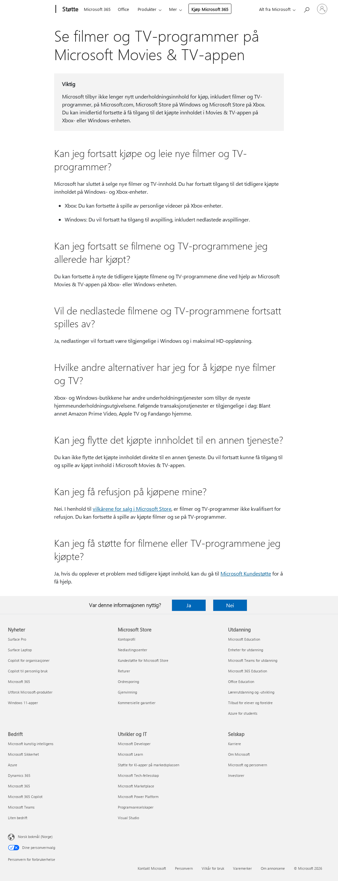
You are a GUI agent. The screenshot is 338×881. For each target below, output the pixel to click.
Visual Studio (128, 817)
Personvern (184, 868)
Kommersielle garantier (136, 702)
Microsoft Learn (130, 754)
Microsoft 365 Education (247, 670)
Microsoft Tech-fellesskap (138, 775)
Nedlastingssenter (132, 649)
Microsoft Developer (134, 743)
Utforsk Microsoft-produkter (30, 692)
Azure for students (242, 713)
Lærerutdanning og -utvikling (251, 692)
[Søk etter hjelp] (306, 8)
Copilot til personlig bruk (28, 670)
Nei (230, 605)
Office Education (241, 681)
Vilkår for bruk (213, 868)
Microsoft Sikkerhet (23, 754)
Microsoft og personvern (247, 764)
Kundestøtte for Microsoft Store (143, 660)
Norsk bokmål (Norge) (35, 836)
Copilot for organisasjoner (29, 660)
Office (123, 9)
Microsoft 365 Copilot (25, 796)
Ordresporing (128, 681)
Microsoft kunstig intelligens (30, 743)
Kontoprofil (126, 639)
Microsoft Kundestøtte (245, 573)
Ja (188, 605)
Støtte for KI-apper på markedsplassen (148, 764)
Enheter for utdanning (245, 649)
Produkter (147, 9)
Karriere (234, 743)
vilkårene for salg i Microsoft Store (132, 508)
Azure (12, 764)
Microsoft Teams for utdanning (252, 660)
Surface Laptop (20, 649)
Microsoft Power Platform (138, 796)
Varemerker (242, 868)
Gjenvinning (127, 692)
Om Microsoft (239, 754)
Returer (124, 670)
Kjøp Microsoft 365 (209, 9)
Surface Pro (17, 639)
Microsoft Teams (21, 807)
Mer (173, 9)
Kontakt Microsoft (152, 868)
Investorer (236, 775)
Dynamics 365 (19, 775)
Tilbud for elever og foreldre (250, 702)
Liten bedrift (17, 817)
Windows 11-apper (23, 702)
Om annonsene (273, 868)
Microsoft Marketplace (136, 785)
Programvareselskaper (135, 807)
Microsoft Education (244, 639)
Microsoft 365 (97, 9)
